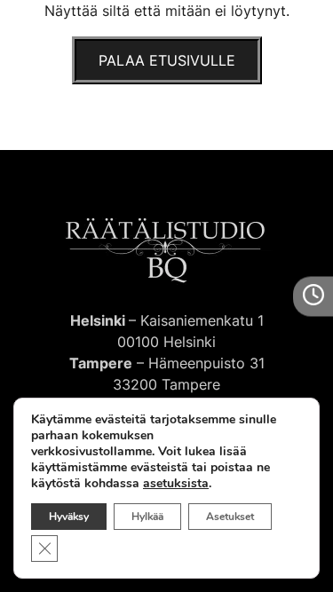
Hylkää (147, 516)
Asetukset (230, 516)
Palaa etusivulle (167, 60)
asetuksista (176, 484)
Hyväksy (69, 516)
